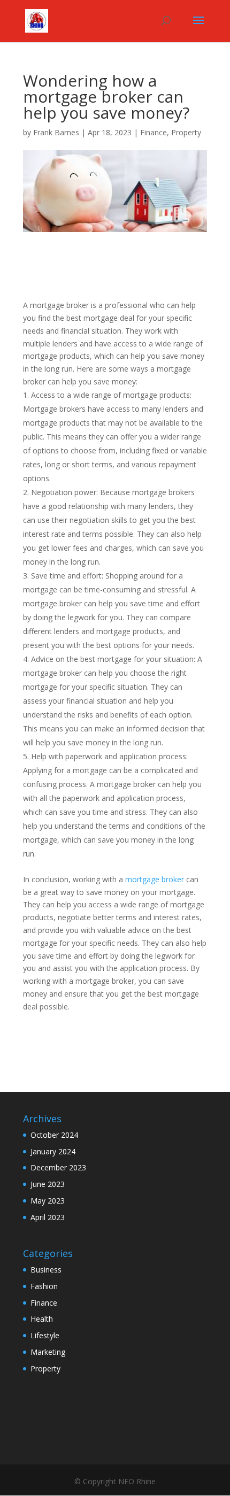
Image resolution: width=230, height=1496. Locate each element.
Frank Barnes (56, 132)
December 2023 (58, 1167)
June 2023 (47, 1184)
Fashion (44, 1286)
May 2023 (47, 1201)
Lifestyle (44, 1335)
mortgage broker (154, 879)
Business (46, 1269)
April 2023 (47, 1217)
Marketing (47, 1352)
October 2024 (54, 1135)
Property (186, 132)
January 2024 (52, 1151)
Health (41, 1319)
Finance (153, 132)
